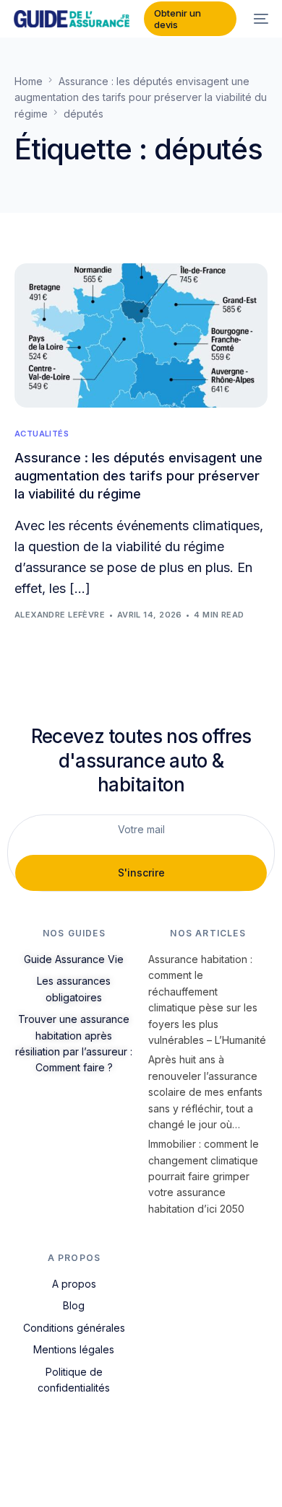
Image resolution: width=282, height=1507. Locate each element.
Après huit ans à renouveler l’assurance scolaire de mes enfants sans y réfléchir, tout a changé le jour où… (205, 1091)
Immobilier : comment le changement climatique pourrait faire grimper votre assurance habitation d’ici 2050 (203, 1176)
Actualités (41, 434)
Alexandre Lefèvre (59, 615)
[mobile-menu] (259, 18)
